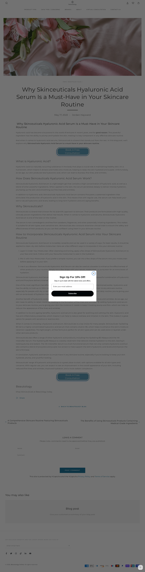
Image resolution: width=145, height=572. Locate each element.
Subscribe (72, 293)
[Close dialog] (94, 273)
